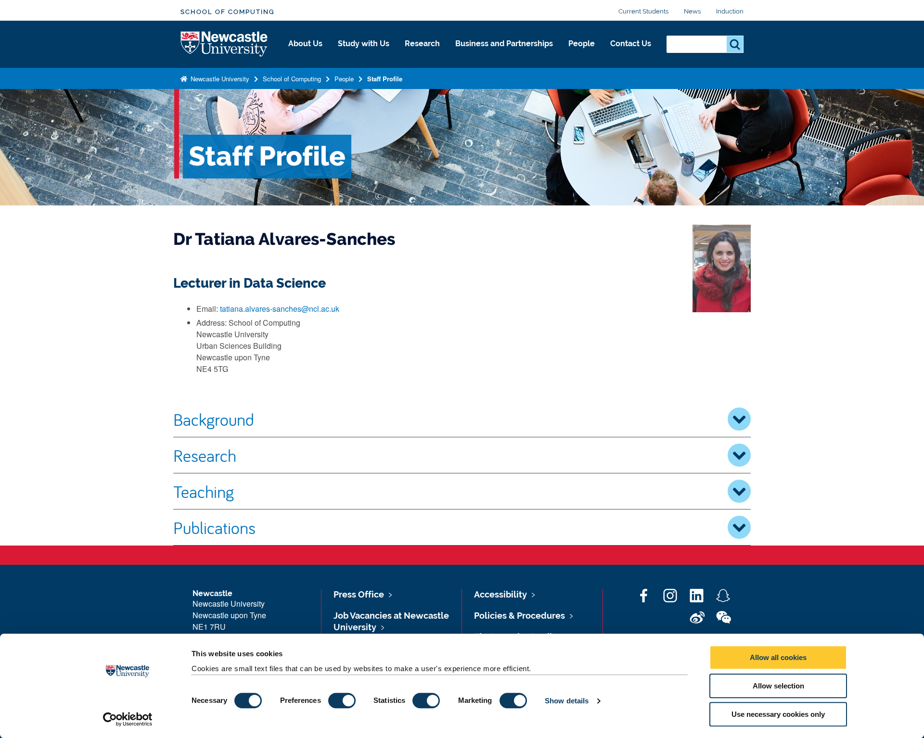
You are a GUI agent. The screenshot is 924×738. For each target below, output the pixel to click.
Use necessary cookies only (778, 714)
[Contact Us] (630, 53)
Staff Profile (384, 78)
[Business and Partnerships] (504, 53)
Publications (214, 527)
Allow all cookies (778, 657)
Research (422, 43)
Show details (567, 701)
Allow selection (778, 686)
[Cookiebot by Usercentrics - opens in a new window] (128, 719)
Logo (224, 44)
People (581, 43)
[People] (581, 53)
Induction (730, 11)
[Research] (422, 53)
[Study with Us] (363, 53)
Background (213, 419)
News (692, 11)
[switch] (342, 700)
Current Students (643, 11)
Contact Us (630, 43)
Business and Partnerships (504, 43)
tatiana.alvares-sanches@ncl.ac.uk (279, 308)
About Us (305, 43)
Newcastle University (219, 78)
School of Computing (227, 11)
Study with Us (363, 43)
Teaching (203, 491)
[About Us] (305, 53)
